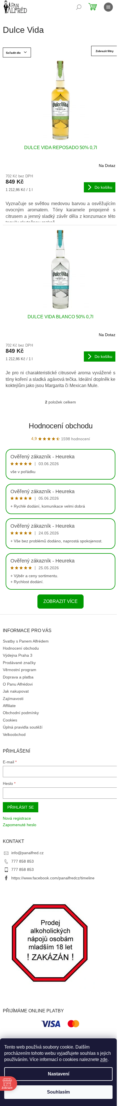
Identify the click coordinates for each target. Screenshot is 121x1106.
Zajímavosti (13, 698)
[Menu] (108, 7)
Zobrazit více (60, 601)
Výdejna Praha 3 (17, 655)
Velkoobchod (14, 734)
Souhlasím (58, 1092)
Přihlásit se (20, 807)
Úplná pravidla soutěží (22, 727)
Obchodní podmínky (21, 712)
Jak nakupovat (16, 691)
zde (103, 1059)
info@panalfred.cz (27, 853)
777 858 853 (22, 861)
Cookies (10, 720)
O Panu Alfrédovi (18, 684)
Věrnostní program (19, 669)
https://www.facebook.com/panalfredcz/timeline (53, 878)
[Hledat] (78, 7)
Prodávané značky (19, 662)
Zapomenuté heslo (19, 824)
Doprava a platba (18, 677)
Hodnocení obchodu (61, 426)
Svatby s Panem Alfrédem (26, 641)
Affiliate (9, 705)
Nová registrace (17, 818)
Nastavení (58, 1073)
